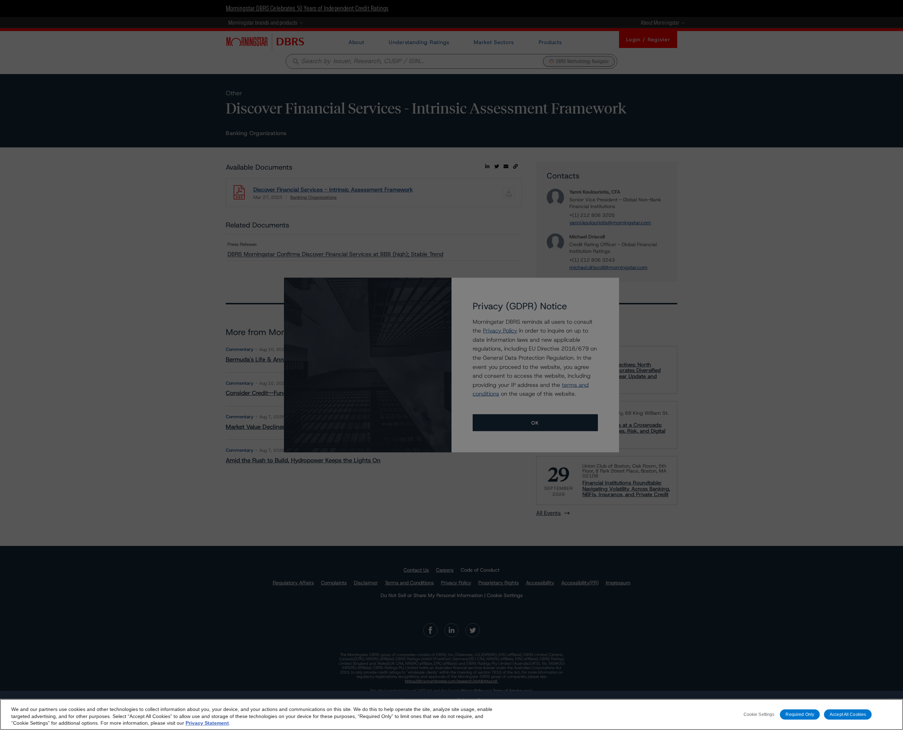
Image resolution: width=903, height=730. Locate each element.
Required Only (800, 714)
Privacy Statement (207, 723)
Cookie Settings (759, 714)
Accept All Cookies (848, 714)
